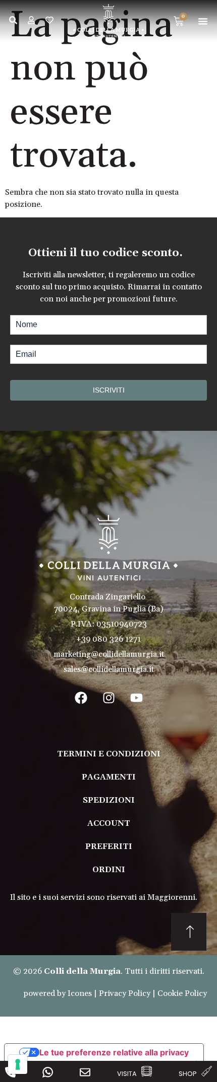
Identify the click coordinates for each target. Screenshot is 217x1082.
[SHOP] (206, 1071)
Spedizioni (109, 800)
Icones (80, 993)
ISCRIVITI (109, 390)
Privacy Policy (124, 993)
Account (108, 823)
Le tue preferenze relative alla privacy (114, 1052)
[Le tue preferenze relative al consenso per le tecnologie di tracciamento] (17, 1064)
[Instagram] (108, 698)
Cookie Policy (182, 993)
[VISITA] (146, 1071)
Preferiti (108, 846)
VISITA (127, 1073)
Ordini (108, 870)
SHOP (188, 1073)
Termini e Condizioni (108, 754)
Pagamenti (109, 777)
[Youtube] (136, 698)
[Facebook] (80, 698)
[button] (203, 21)
